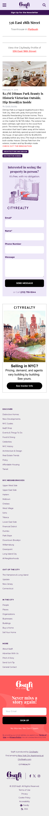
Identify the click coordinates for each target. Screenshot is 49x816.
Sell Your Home (9, 632)
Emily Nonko (11, 106)
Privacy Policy (15, 737)
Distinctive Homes (12, 156)
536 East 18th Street (24, 51)
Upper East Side (10, 490)
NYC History (8, 446)
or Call (24, 292)
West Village (8, 508)
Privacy (24, 794)
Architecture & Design (12, 451)
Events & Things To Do (12, 433)
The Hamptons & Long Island (15, 575)
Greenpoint (7, 549)
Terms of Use (24, 790)
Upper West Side (10, 485)
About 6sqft (8, 649)
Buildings (7, 623)
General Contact (10, 667)
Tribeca (6, 517)
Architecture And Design (15, 151)
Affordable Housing (11, 464)
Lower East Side (10, 522)
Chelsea (6, 504)
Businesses (7, 619)
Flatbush (33, 29)
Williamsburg (8, 545)
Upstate (6, 579)
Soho (5, 513)
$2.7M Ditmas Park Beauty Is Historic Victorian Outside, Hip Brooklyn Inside (23, 97)
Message (10, 257)
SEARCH (44, 5)
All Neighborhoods (11, 558)
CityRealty (33, 752)
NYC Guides (8, 423)
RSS (26, 809)
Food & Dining (9, 437)
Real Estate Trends (11, 455)
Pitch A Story (8, 658)
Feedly (26, 805)
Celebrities (7, 442)
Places (5, 609)
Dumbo (6, 531)
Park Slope (7, 536)
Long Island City (10, 554)
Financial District (10, 526)
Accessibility (24, 801)
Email (8, 218)
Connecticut (8, 588)
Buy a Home (8, 628)
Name (8, 231)
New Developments (11, 419)
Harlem (6, 494)
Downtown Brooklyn (12, 540)
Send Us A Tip (9, 662)
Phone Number (13, 244)
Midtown (6, 499)
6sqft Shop (7, 428)
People (6, 605)
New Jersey (8, 584)
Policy (5, 460)
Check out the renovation (17, 146)
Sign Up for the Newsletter (24, 12)
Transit (5, 469)
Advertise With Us (10, 653)
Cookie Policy (24, 797)
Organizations (9, 614)
